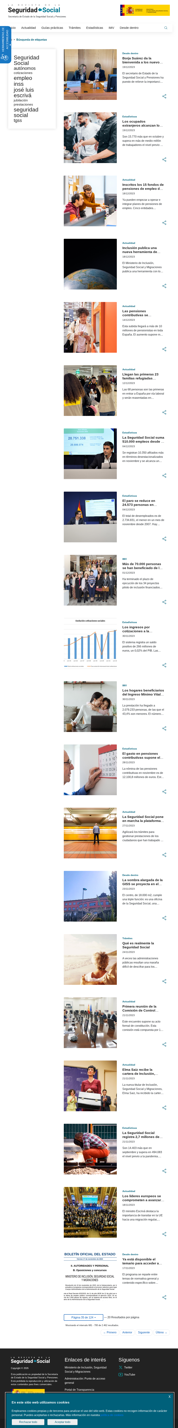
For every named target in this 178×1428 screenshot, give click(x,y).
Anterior (127, 1332)
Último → (161, 1332)
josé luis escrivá (24, 92)
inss (19, 84)
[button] (164, 96)
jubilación (21, 100)
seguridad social (26, 112)
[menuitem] (12, 28)
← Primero (109, 1332)
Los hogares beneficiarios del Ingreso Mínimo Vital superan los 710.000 (143, 694)
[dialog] (89, 1410)
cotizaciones (23, 73)
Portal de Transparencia (79, 1389)
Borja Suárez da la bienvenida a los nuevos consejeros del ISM (141, 62)
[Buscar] (166, 28)
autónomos (25, 68)
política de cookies (111, 1415)
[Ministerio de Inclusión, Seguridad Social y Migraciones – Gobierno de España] (145, 10)
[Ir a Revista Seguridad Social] (40, 9)
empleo (23, 78)
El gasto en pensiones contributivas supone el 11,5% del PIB (141, 757)
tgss (18, 120)
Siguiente (144, 1332)
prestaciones (23, 104)
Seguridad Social (26, 60)
